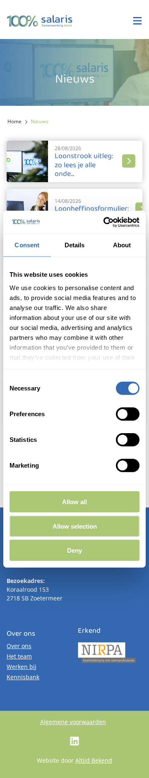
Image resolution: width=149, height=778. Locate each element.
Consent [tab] (26, 245)
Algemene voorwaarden (73, 722)
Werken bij (21, 667)
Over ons (19, 646)
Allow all (74, 501)
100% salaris (40, 21)
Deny (74, 550)
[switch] (127, 414)
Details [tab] (75, 245)
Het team (19, 656)
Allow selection (75, 525)
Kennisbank (23, 677)
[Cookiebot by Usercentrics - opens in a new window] (105, 222)
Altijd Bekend (93, 760)
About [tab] (122, 245)
